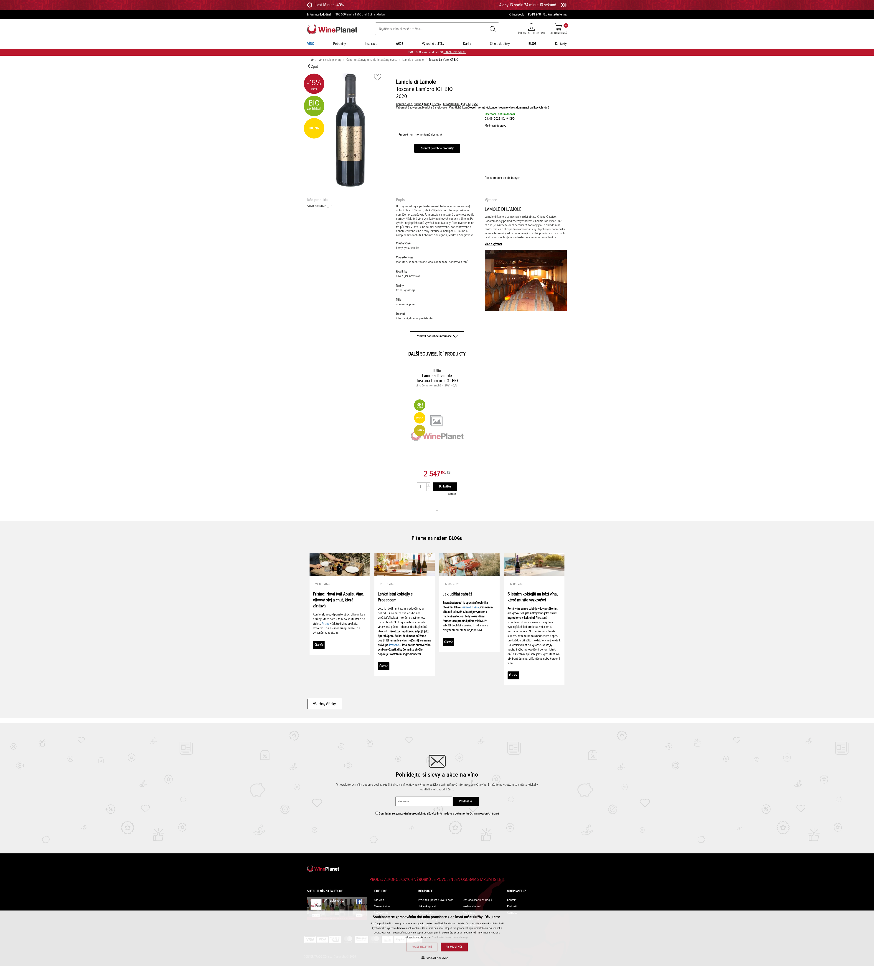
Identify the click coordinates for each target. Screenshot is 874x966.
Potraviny (339, 43)
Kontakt (511, 900)
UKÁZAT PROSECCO (455, 52)
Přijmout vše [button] (454, 947)
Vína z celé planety (330, 59)
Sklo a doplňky (500, 43)
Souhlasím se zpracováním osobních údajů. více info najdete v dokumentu (438, 813)
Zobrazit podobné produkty (437, 148)
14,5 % (466, 104)
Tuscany (436, 104)
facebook (518, 14)
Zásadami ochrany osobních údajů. (451, 937)
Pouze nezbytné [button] (422, 947)
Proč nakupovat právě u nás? (435, 900)
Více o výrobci (493, 244)
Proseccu (394, 645)
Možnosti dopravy (495, 125)
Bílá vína (379, 900)
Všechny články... (324, 704)
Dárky (467, 43)
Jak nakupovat (427, 906)
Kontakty (561, 43)
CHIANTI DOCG (451, 104)
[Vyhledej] (492, 29)
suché (418, 104)
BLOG (532, 43)
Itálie (426, 104)
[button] (437, 958)
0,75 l (475, 104)
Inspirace (371, 43)
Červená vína (382, 906)
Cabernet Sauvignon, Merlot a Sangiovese (371, 59)
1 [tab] (437, 511)
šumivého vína (470, 607)
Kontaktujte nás (557, 14)
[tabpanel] (437, 434)
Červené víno (404, 104)
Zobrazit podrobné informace (434, 336)
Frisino (326, 623)
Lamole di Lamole (413, 59)
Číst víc (319, 644)
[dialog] (437, 938)
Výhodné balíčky (433, 43)
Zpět (314, 67)
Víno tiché (455, 107)
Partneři (512, 906)
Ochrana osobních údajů (484, 813)
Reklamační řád (472, 906)
